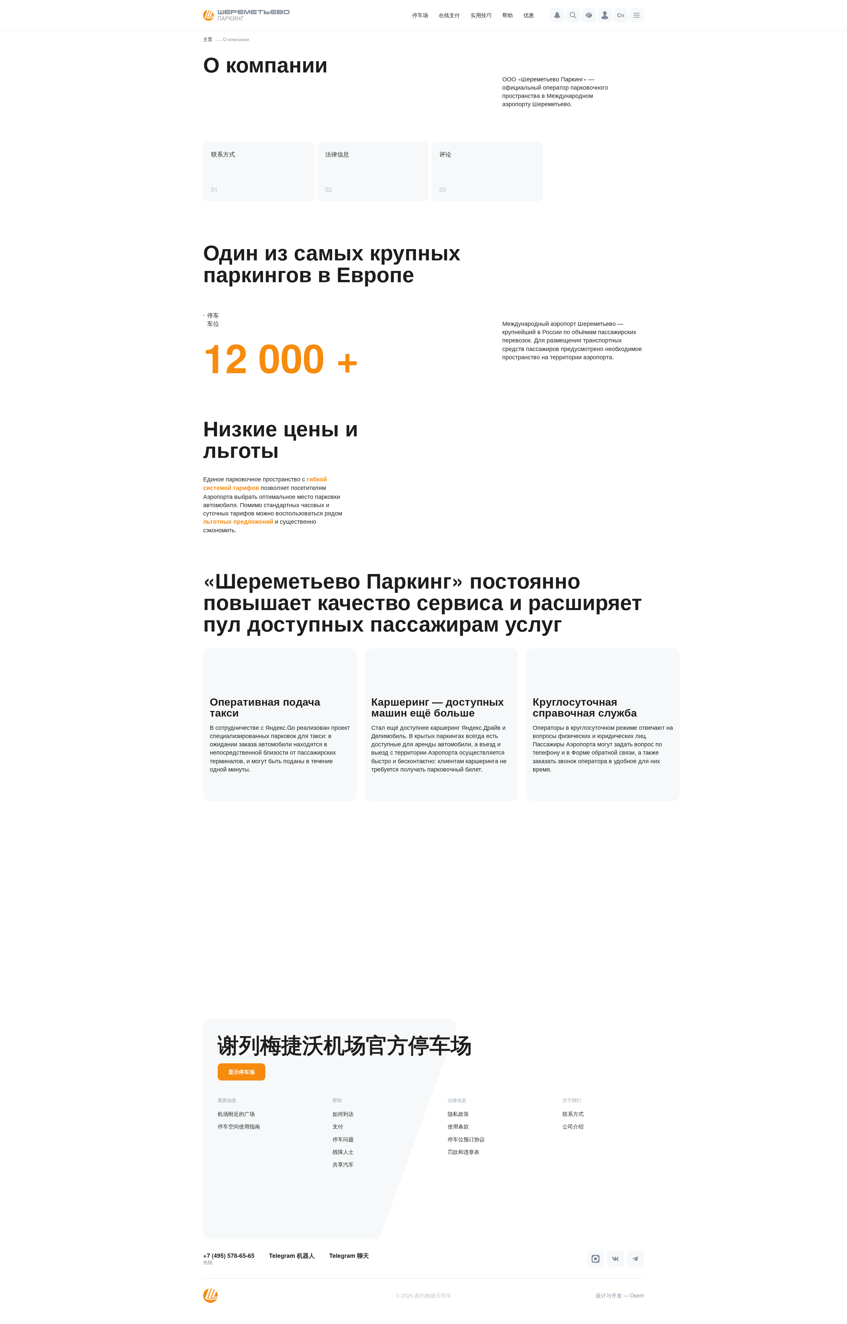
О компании (236, 39)
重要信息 (227, 1100)
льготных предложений (238, 521)
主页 (207, 39)
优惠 (528, 15)
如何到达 (343, 1114)
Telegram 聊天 (349, 1255)
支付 (338, 1126)
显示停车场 (241, 1072)
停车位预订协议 (466, 1139)
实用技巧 (481, 15)
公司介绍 (573, 1126)
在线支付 (449, 15)
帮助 (507, 15)
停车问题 (343, 1139)
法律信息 (457, 1100)
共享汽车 (343, 1164)
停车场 (420, 15)
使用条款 (458, 1126)
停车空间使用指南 (239, 1126)
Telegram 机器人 (292, 1255)
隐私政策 (458, 1114)
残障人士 (343, 1152)
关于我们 (571, 1100)
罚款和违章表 (463, 1152)
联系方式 (573, 1114)
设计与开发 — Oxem (620, 1295)
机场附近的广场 (236, 1114)
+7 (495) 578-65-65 (228, 1255)
